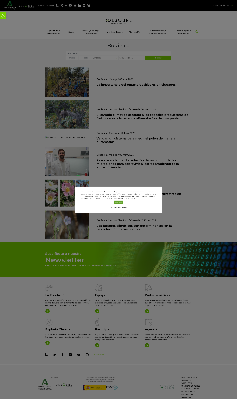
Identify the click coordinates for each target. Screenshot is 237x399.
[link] (3, 15)
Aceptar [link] (118, 202)
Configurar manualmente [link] (118, 208)
